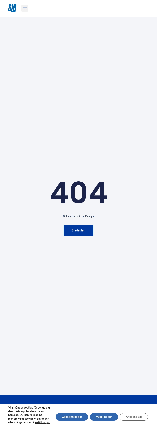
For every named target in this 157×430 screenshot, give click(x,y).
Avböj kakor (104, 417)
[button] (24, 8)
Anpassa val (134, 417)
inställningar (42, 422)
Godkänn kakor (72, 417)
